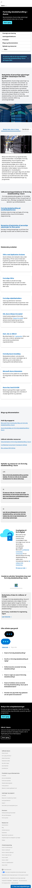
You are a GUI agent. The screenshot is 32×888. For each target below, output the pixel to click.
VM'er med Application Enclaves (14, 254)
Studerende (4, 832)
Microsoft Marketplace (6, 815)
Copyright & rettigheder (7, 880)
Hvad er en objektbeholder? (7, 862)
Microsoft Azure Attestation (12, 371)
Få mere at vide (20, 568)
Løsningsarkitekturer (9, 36)
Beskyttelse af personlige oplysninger (17, 878)
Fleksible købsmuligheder (7, 783)
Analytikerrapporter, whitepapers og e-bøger (11, 837)
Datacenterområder (6, 760)
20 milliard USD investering (23, 563)
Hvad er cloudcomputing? (7, 847)
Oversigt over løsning (9, 33)
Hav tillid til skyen (5, 763)
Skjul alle (14, 647)
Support (3, 803)
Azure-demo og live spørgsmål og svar (10, 805)
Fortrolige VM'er (8, 278)
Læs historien (6, 617)
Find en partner (5, 817)
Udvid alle (5, 647)
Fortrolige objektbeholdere (12, 298)
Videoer (3, 840)
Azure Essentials (5, 765)
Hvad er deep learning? (6, 855)
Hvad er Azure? (5, 753)
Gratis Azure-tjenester (6, 780)
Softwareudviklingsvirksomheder (8, 812)
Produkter (5, 40)
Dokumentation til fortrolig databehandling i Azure (16, 442)
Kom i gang (7, 22)
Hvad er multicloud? (6, 849)
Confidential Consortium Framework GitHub (14, 445)
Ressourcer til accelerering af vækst (9, 797)
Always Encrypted (18, 318)
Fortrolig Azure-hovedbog (12, 354)
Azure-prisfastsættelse (6, 778)
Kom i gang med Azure (6, 755)
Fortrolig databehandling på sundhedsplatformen (10, 209)
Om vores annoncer (23, 880)
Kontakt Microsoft (5, 878)
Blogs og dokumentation (10, 43)
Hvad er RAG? (4, 865)
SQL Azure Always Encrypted (12, 314)
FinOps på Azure (5, 785)
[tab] (11, 129)
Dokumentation (5, 825)
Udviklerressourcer (6, 830)
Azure (3, 5)
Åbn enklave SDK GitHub (8, 448)
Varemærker (15, 880)
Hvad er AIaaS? (5, 857)
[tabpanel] (16, 159)
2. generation (18, 336)
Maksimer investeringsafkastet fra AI (9, 788)
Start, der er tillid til (9, 334)
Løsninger (4, 795)
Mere (5, 49)
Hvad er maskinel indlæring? (8, 852)
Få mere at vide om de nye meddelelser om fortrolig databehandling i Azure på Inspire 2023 (15, 58)
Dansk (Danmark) (7, 869)
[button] (16, 113)
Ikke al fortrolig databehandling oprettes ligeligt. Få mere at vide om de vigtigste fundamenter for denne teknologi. (15, 477)
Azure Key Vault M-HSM (11, 387)
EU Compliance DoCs (6, 883)
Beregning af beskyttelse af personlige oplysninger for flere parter (14, 226)
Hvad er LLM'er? (5, 860)
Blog (3, 827)
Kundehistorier (5, 768)
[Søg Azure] (1, 2)
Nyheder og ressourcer (9, 46)
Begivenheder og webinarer (7, 835)
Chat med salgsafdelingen (22, 886)
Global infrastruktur (6, 758)
